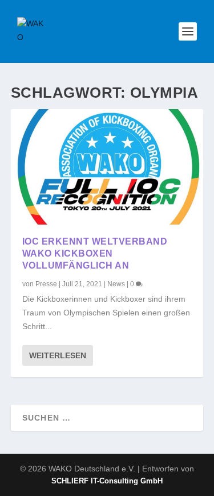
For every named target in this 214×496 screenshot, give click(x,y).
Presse (46, 284)
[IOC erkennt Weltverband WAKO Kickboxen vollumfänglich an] (107, 167)
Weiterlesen (57, 355)
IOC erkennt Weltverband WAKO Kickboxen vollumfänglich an (95, 253)
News (116, 284)
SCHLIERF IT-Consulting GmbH (107, 481)
